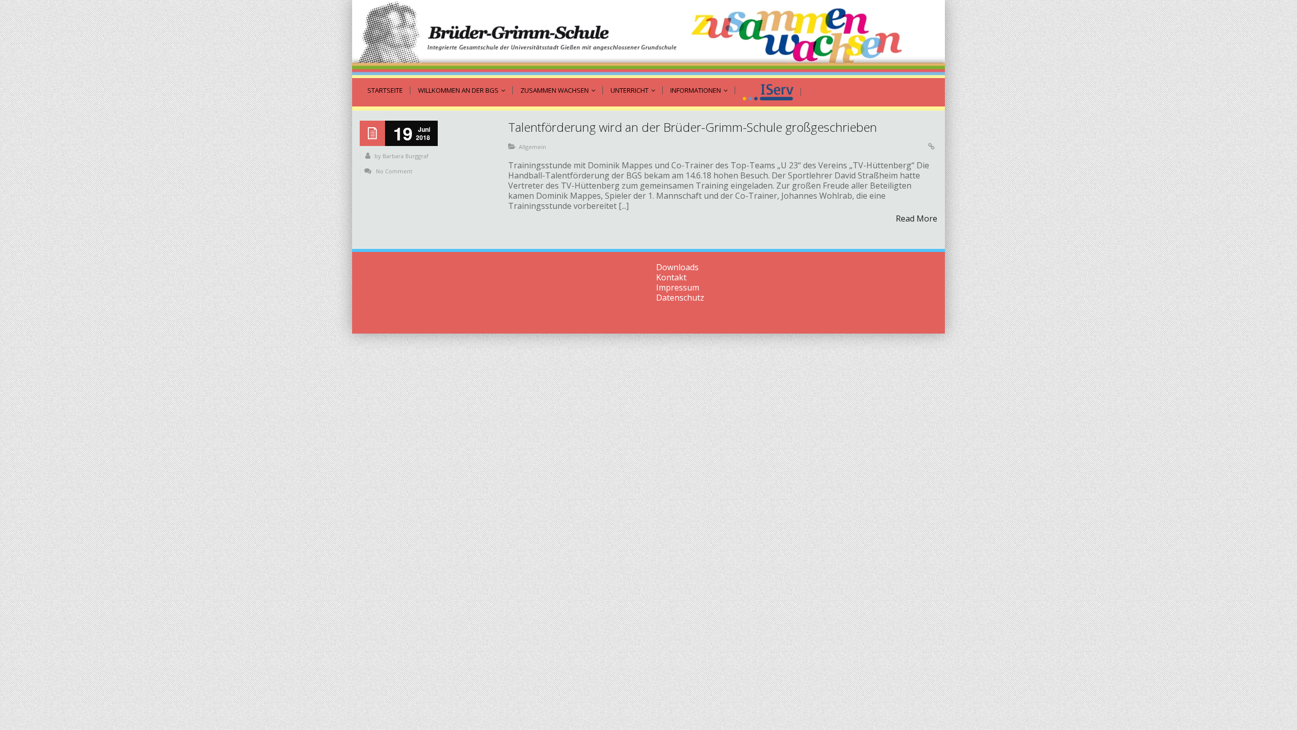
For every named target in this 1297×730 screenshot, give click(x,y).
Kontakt (671, 277)
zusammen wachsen (554, 90)
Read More (916, 218)
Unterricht (629, 90)
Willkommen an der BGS (458, 90)
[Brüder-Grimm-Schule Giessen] (648, 39)
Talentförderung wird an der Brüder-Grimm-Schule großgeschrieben (692, 127)
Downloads (677, 267)
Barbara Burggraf (406, 156)
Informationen (695, 90)
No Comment (394, 171)
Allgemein (532, 147)
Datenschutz (680, 297)
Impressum (677, 287)
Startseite (385, 90)
